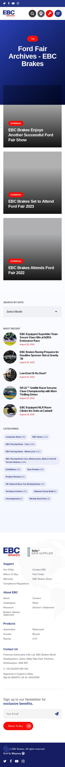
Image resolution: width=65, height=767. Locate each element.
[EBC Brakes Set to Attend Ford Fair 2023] (32, 183)
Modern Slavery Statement (11, 613)
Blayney (16, 753)
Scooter (7, 634)
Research (8, 607)
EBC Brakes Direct (42, 579)
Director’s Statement (43, 607)
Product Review (15, 477)
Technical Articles (16, 491)
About (6, 598)
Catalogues (9, 602)
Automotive (9, 629)
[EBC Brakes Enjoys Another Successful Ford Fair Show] (32, 116)
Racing (7, 638)
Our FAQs (8, 569)
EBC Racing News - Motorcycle (23, 451)
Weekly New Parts (40, 499)
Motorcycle (38, 629)
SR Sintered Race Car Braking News (25, 484)
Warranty (8, 579)
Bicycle (36, 634)
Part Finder (38, 574)
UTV (34, 638)
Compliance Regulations (16, 583)
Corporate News (15, 437)
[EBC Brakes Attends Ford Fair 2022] (32, 249)
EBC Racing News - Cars (20, 444)
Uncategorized (14, 499)
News (35, 602)
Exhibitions (16, 123)
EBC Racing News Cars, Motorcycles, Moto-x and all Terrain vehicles (31, 460)
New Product (35, 469)
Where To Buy (10, 574)
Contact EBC (39, 569)
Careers (36, 598)
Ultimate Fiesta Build (45, 491)
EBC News (40, 437)
